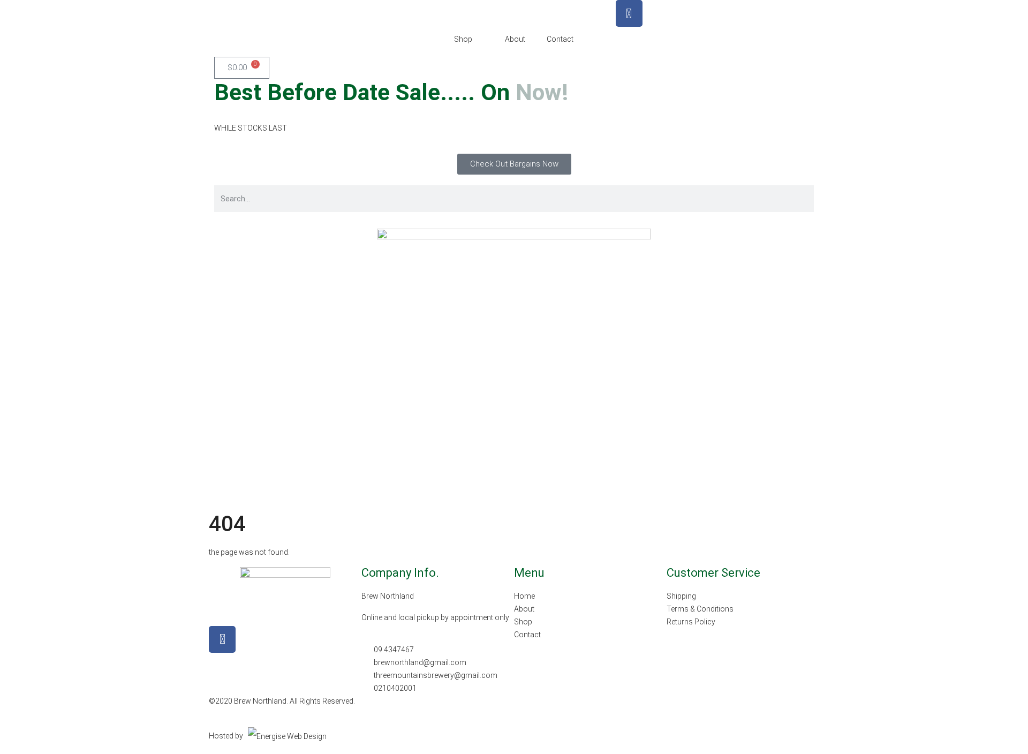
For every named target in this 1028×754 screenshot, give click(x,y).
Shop (463, 39)
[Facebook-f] (222, 639)
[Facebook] (629, 13)
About (515, 39)
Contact (560, 39)
